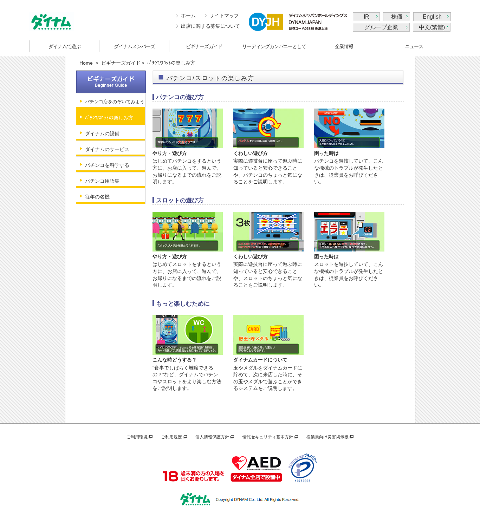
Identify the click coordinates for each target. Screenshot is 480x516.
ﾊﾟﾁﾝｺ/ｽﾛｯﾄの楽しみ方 (109, 117)
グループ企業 (381, 27)
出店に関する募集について (210, 26)
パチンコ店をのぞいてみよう (114, 101)
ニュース (414, 46)
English (432, 17)
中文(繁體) (432, 27)
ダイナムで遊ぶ (64, 46)
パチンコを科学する (107, 165)
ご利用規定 (171, 437)
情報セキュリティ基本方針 (267, 437)
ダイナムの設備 (102, 133)
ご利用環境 (137, 437)
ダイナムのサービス (107, 149)
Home (86, 63)
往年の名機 (97, 197)
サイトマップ (224, 15)
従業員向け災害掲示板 (327, 437)
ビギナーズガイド (204, 46)
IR (366, 17)
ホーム (188, 15)
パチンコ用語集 (102, 181)
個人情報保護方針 (212, 437)
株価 (396, 17)
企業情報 (344, 46)
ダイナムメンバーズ (134, 46)
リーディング (274, 46)
